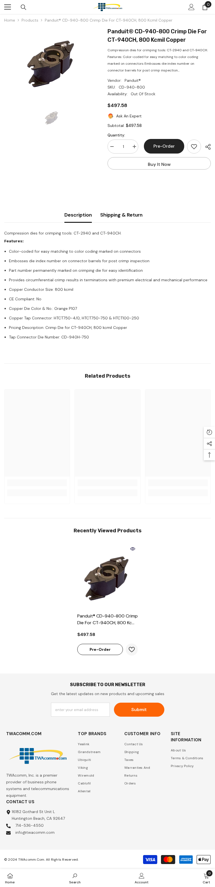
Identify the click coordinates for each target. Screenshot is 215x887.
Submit (139, 709)
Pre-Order (162, 146)
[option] (51, 62)
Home (9, 20)
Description (78, 215)
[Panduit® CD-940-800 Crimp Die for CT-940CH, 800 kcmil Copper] (107, 577)
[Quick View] (133, 549)
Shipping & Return (121, 215)
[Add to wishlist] (194, 147)
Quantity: (116, 135)
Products (30, 20)
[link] (37, 482)
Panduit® (133, 80)
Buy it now (159, 164)
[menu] (7, 7)
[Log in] (191, 7)
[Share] (206, 147)
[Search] (23, 7)
